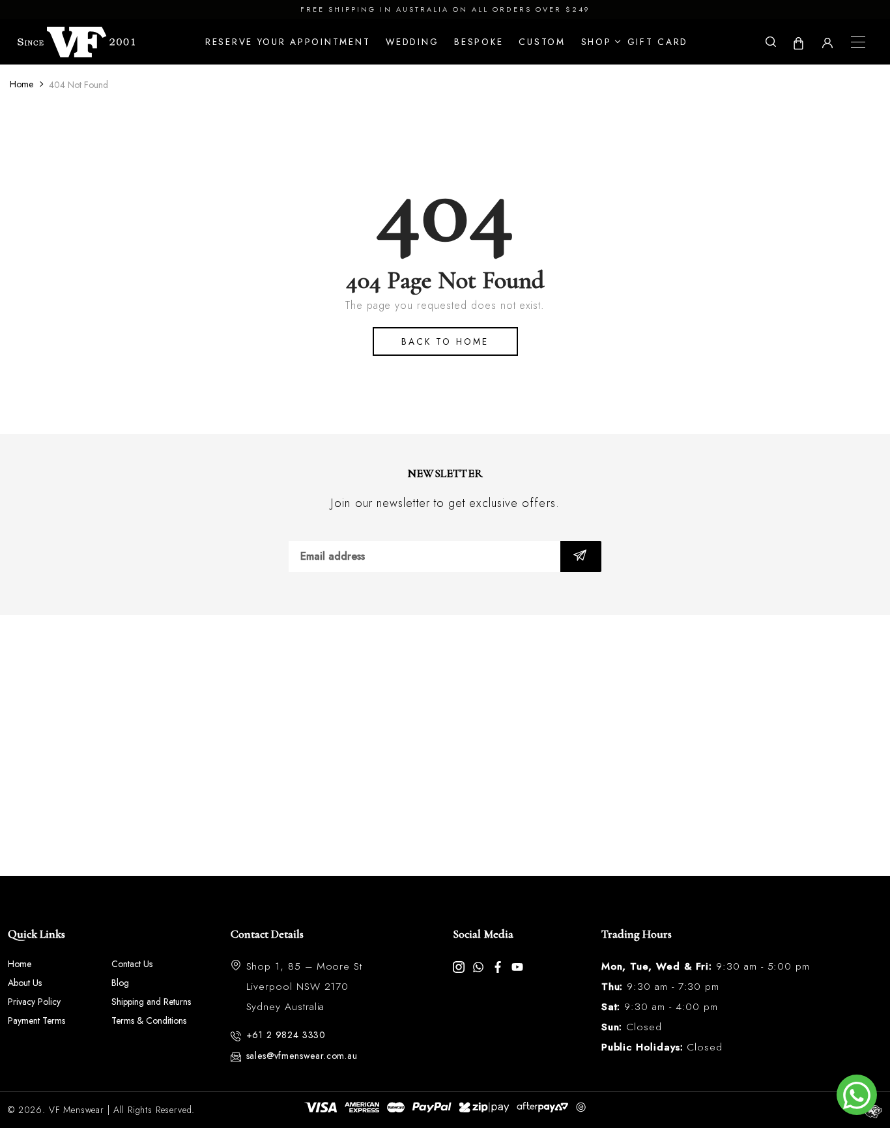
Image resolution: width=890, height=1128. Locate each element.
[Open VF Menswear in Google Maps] (445, 745)
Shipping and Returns (151, 1001)
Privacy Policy (34, 1001)
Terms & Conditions (148, 1020)
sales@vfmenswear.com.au (302, 1055)
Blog (120, 982)
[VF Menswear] (76, 42)
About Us (25, 982)
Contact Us (131, 963)
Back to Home (445, 341)
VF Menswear (76, 1109)
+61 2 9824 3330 (286, 1034)
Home (21, 84)
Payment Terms (36, 1020)
